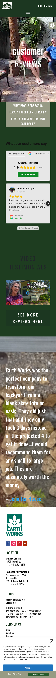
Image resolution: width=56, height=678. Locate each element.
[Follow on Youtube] (25, 543)
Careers (9, 636)
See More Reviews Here (28, 318)
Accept (28, 667)
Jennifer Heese (25, 498)
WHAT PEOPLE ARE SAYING (28, 105)
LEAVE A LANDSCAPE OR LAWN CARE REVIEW (28, 121)
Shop (8, 630)
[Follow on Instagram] (13, 543)
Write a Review (38, 675)
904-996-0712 (45, 6)
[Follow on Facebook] (8, 543)
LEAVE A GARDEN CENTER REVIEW (28, 112)
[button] (52, 25)
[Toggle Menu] (28, 12)
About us (10, 633)
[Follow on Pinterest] (19, 543)
